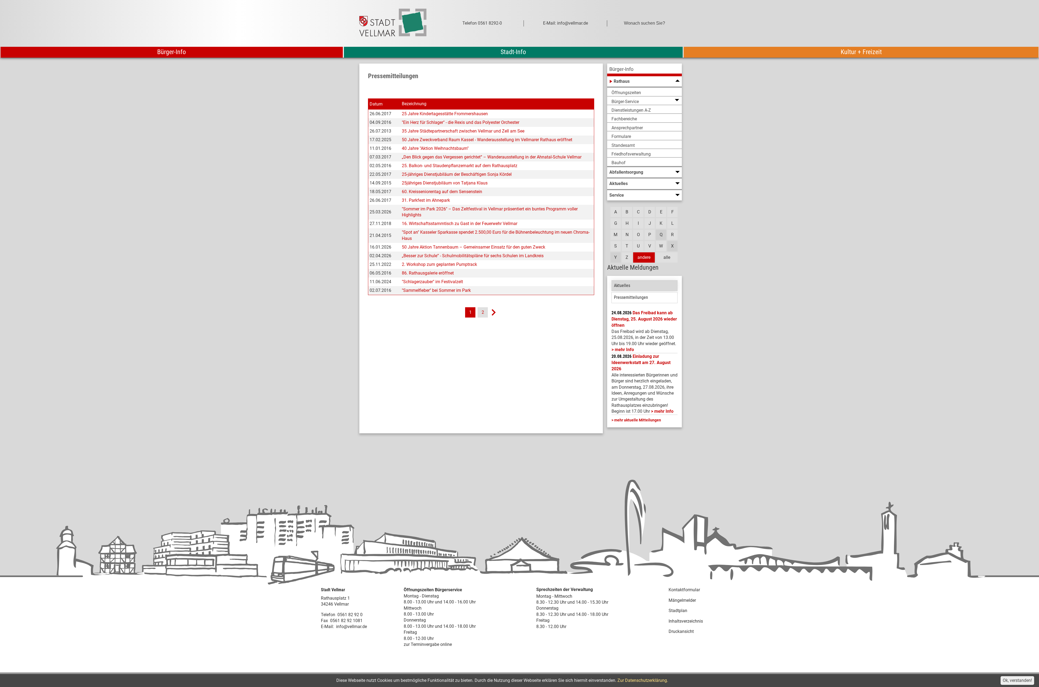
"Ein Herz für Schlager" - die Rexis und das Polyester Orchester (460, 122)
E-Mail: (327, 626)
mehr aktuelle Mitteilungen (637, 420)
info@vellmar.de (351, 626)
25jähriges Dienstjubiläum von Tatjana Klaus (445, 183)
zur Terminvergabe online (428, 644)
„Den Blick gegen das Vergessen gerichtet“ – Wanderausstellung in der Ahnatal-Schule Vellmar (491, 157)
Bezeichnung (414, 103)
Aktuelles (622, 285)
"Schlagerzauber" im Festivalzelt (432, 281)
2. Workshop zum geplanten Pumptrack (439, 264)
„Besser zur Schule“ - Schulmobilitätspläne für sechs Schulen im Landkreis (473, 255)
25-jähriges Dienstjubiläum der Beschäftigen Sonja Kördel (457, 174)
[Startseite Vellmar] (398, 23)
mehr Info (624, 349)
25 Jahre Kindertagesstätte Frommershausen (445, 113)
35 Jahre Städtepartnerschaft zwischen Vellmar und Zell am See (463, 131)
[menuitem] (644, 70)
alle (666, 257)
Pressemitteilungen (631, 297)
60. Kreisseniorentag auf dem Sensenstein (442, 191)
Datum (376, 104)
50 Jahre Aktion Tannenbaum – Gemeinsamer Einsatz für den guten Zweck (473, 247)
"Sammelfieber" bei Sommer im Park (436, 290)
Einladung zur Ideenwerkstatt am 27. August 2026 (640, 363)
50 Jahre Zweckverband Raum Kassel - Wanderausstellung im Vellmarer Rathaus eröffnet (487, 139)
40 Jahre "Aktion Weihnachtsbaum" (435, 148)
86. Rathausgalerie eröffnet (428, 273)
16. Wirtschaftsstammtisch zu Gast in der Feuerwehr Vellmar (459, 223)
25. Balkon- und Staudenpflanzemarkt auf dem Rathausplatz (459, 165)
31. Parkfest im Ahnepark (426, 200)
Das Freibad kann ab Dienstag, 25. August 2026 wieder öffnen (644, 319)
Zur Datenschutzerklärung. (642, 680)
